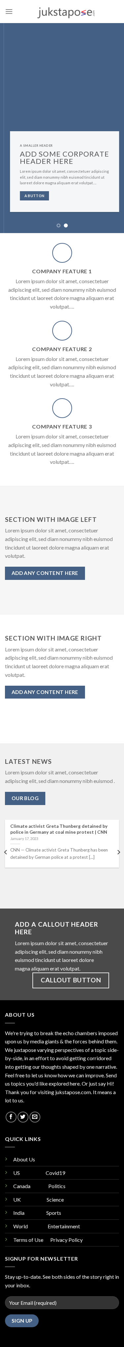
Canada (21, 1186)
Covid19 (55, 1173)
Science (56, 1199)
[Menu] (9, 11)
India (18, 1213)
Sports (53, 1213)
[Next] (118, 852)
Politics (56, 1186)
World (20, 1226)
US (16, 1173)
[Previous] (6, 852)
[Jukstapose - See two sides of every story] (66, 11)
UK (17, 1199)
